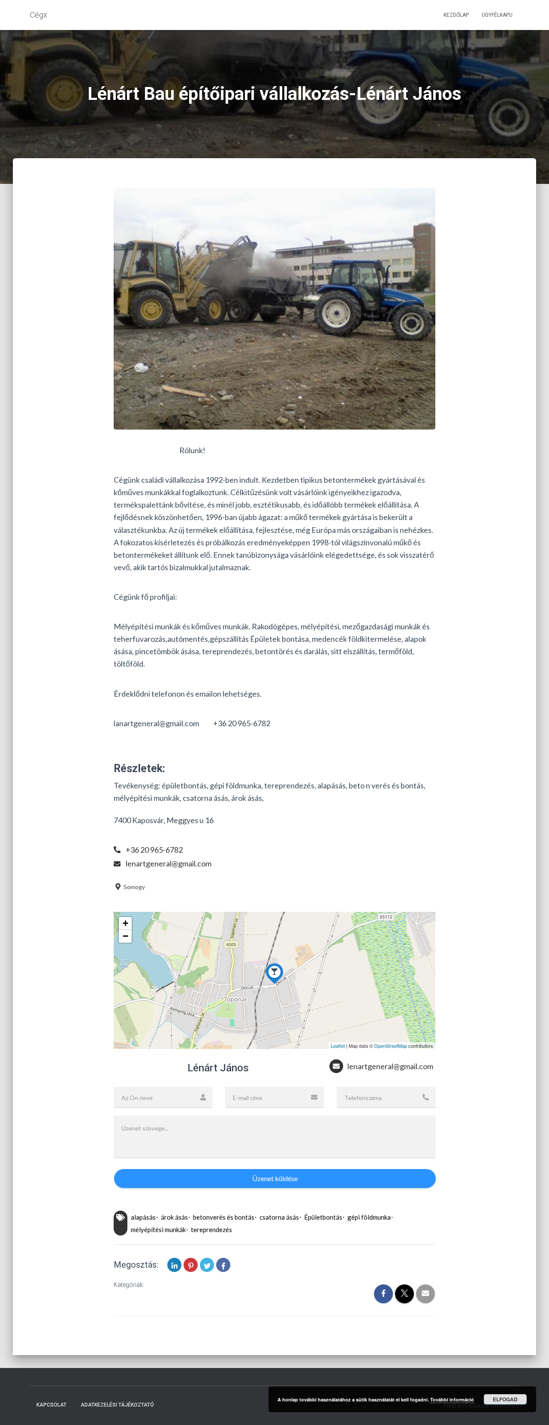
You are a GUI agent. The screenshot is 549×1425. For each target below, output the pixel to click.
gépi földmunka (369, 1217)
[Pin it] (191, 1265)
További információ (452, 1399)
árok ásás (174, 1217)
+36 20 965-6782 (154, 849)
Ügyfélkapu (497, 15)
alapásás (143, 1217)
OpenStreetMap (390, 1045)
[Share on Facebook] (223, 1265)
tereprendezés (211, 1229)
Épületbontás (323, 1217)
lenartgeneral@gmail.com (168, 863)
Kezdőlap (456, 15)
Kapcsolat (51, 1405)
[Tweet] (207, 1265)
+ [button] (125, 923)
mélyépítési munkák (158, 1229)
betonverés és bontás (223, 1217)
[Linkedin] (174, 1265)
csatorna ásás (279, 1217)
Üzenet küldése (275, 1178)
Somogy (133, 886)
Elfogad (505, 1399)
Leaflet (338, 1045)
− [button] (125, 936)
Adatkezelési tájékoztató (117, 1405)
